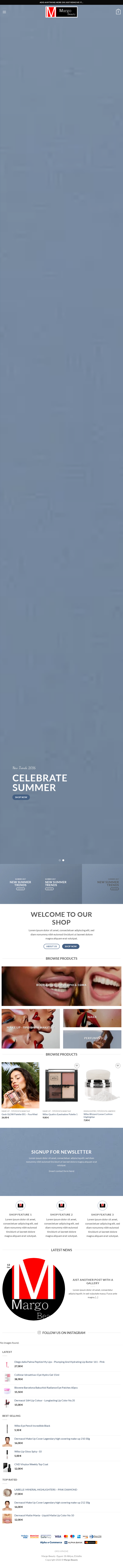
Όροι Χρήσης (61, 1551)
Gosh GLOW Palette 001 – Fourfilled (19, 1114)
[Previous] (6, 432)
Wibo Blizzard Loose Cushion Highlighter (98, 1115)
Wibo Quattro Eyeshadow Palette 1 (60, 1114)
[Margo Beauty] (61, 12)
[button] (4, 12)
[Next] (116, 432)
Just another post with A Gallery (93, 1281)
